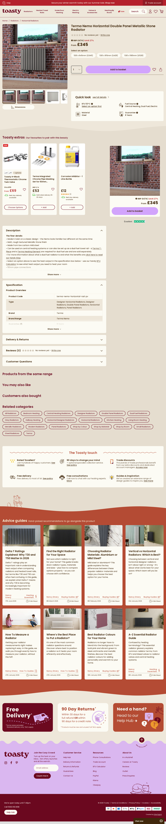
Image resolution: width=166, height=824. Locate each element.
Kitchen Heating (114, 420)
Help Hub (67, 757)
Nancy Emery (10, 596)
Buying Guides (70, 597)
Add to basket (129, 69)
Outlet (125, 771)
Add (48, 207)
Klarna (95, 780)
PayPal (95, 776)
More (69, 480)
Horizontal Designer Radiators (60, 420)
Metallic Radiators (13, 426)
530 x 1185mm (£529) (133, 55)
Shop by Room (122, 426)
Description (13, 230)
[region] (54, 181)
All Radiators (10, 413)
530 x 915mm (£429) (109, 55)
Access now (142, 467)
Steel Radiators (12, 433)
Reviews (125, 766)
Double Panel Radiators (112, 413)
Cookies (145, 803)
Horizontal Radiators (30, 21)
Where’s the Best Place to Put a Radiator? (61, 636)
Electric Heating (75, 11)
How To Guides (28, 671)
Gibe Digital (158, 814)
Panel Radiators (59, 426)
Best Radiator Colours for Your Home (101, 636)
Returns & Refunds (71, 766)
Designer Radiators (86, 413)
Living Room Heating (137, 420)
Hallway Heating (33, 420)
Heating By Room (109, 11)
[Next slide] (65, 96)
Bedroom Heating (31, 413)
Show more (53, 274)
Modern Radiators (36, 426)
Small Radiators (143, 426)
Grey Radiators (12, 420)
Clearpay (97, 785)
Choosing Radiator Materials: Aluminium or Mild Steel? (102, 554)
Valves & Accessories (92, 11)
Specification (14, 285)
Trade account (154, 3)
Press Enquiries (128, 776)
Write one (105, 35)
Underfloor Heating (59, 11)
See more (148, 480)
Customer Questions (19, 361)
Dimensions (24, 108)
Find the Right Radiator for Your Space (61, 552)
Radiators (28, 11)
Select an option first (92, 106)
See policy (48, 478)
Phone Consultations (102, 757)
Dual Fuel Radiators (138, 413)
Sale (122, 11)
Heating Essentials (27, 596)
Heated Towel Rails (42, 11)
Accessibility (156, 803)
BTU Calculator (99, 766)
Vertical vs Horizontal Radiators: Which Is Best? (144, 552)
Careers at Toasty (130, 762)
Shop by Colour (80, 426)
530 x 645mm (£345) (83, 55)
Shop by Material (101, 426)
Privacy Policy (134, 803)
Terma (29, 433)
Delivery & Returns (17, 339)
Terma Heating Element (29, 251)
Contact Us (68, 776)
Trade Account (99, 762)
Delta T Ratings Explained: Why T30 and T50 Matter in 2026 (20, 554)
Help (9, 3)
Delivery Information (72, 762)
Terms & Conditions (119, 803)
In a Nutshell (127, 757)
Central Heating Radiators (58, 413)
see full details (99, 97)
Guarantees (68, 771)
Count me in (42, 776)
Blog (94, 771)
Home (5, 21)
